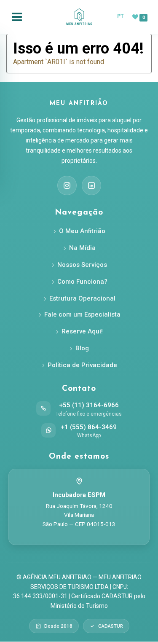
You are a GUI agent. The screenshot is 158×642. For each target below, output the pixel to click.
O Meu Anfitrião (82, 231)
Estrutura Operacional (82, 298)
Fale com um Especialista (82, 314)
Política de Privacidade (82, 365)
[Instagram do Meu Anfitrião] (67, 185)
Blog (82, 348)
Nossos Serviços (82, 265)
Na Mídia (82, 248)
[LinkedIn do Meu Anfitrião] (91, 185)
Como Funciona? (82, 281)
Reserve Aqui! (82, 331)
